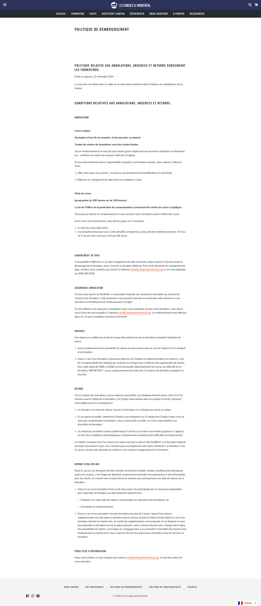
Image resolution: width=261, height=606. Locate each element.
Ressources (197, 13)
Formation (77, 13)
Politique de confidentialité (165, 586)
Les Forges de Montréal (134, 596)
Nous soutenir (159, 13)
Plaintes (192, 586)
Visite (93, 13)
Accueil (61, 13)
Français (248, 603)
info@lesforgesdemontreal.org (147, 269)
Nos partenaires (94, 586)
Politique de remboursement (126, 586)
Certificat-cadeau (113, 13)
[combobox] (247, 603)
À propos (179, 13)
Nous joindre (71, 586)
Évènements (137, 13)
